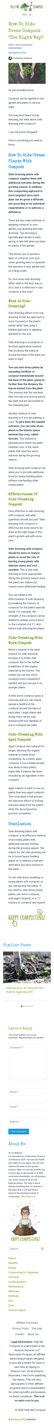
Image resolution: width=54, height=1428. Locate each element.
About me (33, 1334)
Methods (13, 1296)
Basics (12, 1258)
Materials (13, 1291)
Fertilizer (13, 1277)
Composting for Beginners (23, 1272)
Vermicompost (17, 1310)
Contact (19, 1334)
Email (14, 1106)
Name (14, 1091)
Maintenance (15, 1286)
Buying (12, 1267)
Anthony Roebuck (24, 58)
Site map (37, 1328)
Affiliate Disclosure (27, 1322)
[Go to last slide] (8, 977)
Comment (16, 1047)
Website (14, 1121)
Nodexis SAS (18, 1419)
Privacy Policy (20, 1328)
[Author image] (10, 58)
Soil (10, 1300)
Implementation (17, 53)
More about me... (28, 1196)
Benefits (13, 1263)
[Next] (46, 977)
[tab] (21, 1006)
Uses (11, 1305)
